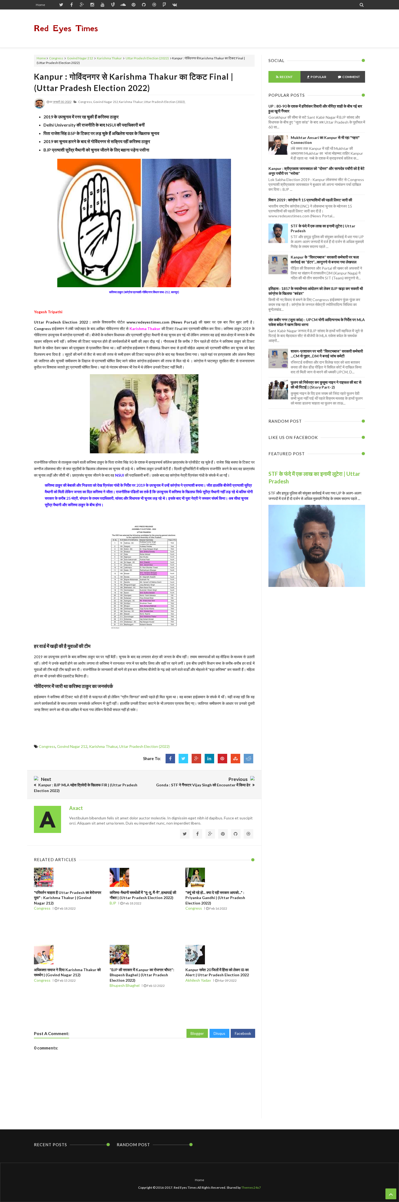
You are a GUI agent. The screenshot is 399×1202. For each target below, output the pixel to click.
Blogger (197, 1033)
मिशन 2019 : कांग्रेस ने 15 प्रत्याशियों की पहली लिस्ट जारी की (310, 200)
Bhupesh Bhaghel (125, 985)
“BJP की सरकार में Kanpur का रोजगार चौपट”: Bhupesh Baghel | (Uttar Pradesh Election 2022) (142, 975)
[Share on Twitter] (183, 758)
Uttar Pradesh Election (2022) (147, 58)
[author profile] (39, 107)
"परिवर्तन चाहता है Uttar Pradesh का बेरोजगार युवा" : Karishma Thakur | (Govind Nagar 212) (67, 897)
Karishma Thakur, (131, 102)
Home (40, 5)
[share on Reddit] (248, 758)
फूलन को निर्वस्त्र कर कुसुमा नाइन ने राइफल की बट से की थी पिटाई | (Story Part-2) (326, 384)
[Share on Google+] (196, 758)
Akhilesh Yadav (198, 980)
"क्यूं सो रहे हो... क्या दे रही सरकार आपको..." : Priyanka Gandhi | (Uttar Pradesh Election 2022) (215, 897)
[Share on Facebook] (170, 758)
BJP (113, 903)
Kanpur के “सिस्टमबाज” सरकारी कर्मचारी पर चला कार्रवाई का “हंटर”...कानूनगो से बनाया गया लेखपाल (325, 259)
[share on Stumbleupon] (235, 758)
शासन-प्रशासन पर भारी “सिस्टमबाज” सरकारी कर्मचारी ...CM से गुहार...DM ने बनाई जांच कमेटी (327, 353)
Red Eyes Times (66, 28)
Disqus (219, 1033)
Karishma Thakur (109, 58)
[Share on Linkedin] (209, 758)
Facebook (243, 1033)
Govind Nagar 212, (105, 102)
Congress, (85, 102)
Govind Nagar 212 (80, 58)
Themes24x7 (251, 1187)
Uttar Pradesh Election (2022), (164, 102)
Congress (56, 58)
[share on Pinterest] (222, 758)
